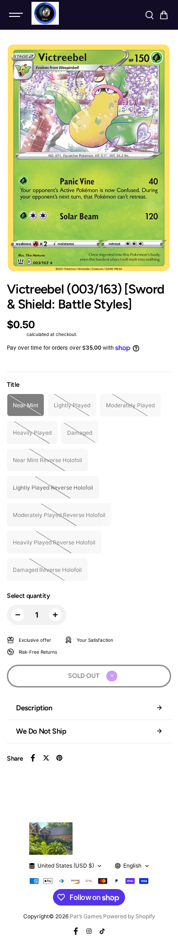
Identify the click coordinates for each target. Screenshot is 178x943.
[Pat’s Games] (45, 13)
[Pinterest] (59, 757)
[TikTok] (102, 931)
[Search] (149, 15)
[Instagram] (89, 931)
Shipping (16, 334)
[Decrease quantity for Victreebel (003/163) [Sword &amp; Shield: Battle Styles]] (17, 614)
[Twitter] (46, 757)
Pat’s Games (86, 916)
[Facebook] (32, 757)
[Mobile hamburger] (17, 15)
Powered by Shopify (129, 916)
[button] (164, 15)
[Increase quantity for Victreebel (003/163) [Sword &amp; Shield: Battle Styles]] (55, 614)
